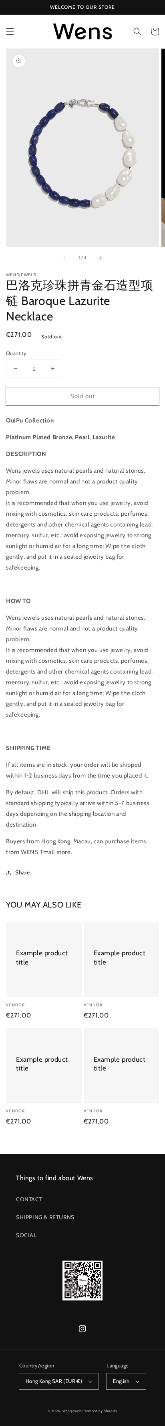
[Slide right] (100, 258)
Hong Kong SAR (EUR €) (54, 1381)
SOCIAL (26, 1235)
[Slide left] (65, 258)
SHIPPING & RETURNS (45, 1217)
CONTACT (29, 1199)
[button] (10, 31)
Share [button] (22, 872)
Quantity (16, 353)
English (121, 1381)
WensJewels (72, 1411)
